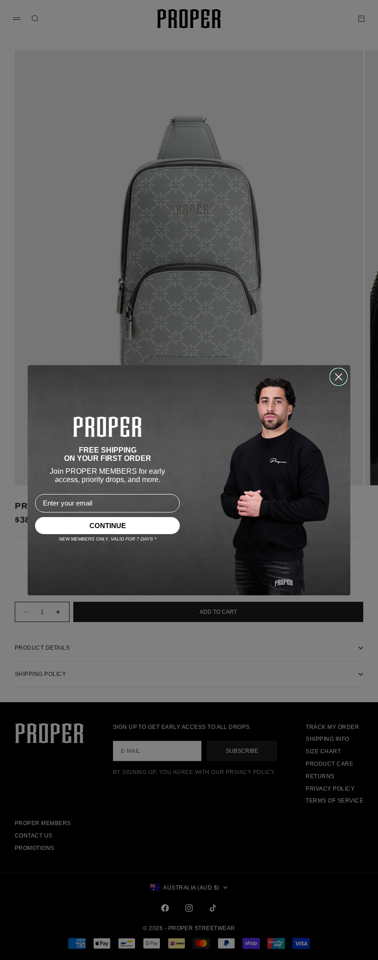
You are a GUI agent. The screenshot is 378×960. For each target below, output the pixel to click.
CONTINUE (107, 525)
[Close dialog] (339, 377)
